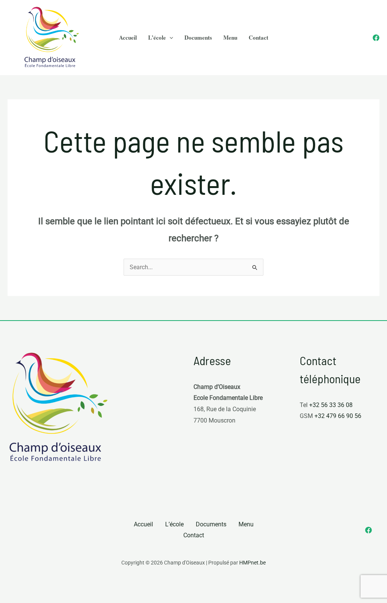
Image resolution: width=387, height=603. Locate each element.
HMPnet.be (252, 563)
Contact (193, 535)
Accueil (143, 524)
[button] (169, 37)
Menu (246, 524)
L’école (174, 524)
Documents (211, 524)
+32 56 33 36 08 (331, 405)
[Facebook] (376, 37)
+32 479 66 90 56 (337, 415)
